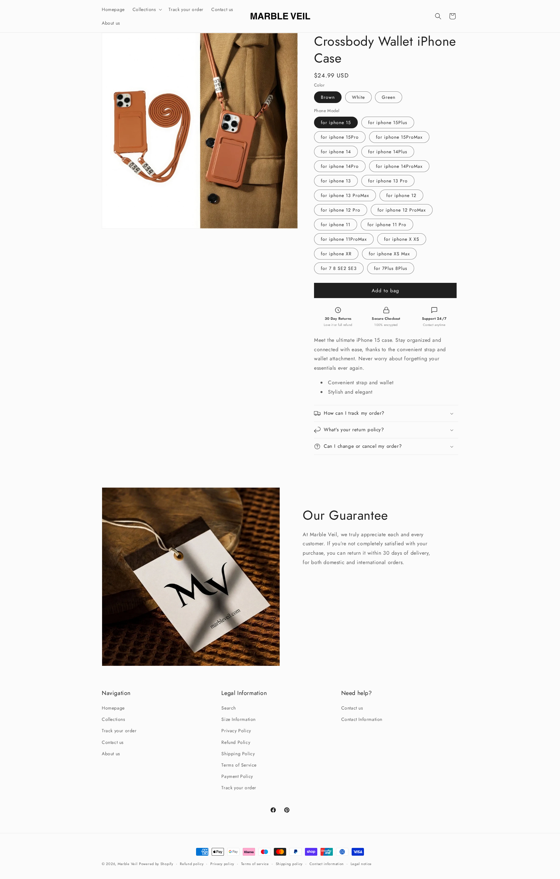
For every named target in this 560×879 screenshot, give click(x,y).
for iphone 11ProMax (344, 239)
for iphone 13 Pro (388, 181)
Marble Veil (128, 863)
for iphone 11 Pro (387, 224)
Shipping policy (289, 863)
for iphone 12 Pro (340, 210)
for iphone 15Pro (340, 137)
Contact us (113, 742)
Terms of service (255, 863)
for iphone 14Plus (387, 151)
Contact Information (361, 719)
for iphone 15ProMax (399, 137)
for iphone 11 (335, 224)
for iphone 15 (336, 122)
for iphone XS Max (389, 253)
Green (388, 97)
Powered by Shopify (156, 863)
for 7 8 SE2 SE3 (339, 268)
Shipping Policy (238, 753)
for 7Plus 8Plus (390, 268)
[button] (147, 9)
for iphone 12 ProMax (402, 210)
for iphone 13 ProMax (345, 195)
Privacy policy (222, 863)
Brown (328, 97)
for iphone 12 (401, 195)
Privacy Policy (236, 730)
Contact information (326, 863)
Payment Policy (237, 776)
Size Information (238, 719)
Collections (113, 719)
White (358, 97)
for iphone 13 (336, 181)
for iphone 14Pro (340, 166)
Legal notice (361, 863)
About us (111, 753)
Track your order (119, 730)
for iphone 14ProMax (399, 166)
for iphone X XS (401, 239)
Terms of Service (239, 765)
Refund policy (192, 863)
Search (228, 708)
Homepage (113, 708)
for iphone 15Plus (387, 122)
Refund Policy (235, 742)
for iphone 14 (336, 151)
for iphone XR (336, 253)
